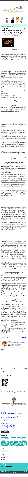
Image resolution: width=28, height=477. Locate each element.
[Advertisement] (14, 68)
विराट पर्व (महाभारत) (16, 442)
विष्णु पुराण (21, 442)
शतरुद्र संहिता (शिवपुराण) (4, 443)
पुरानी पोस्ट (25, 368)
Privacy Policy (4, 458)
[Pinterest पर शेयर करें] (24, 337)
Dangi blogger (14, 402)
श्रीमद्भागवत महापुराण (11, 444)
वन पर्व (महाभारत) (12, 35)
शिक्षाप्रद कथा (19, 443)
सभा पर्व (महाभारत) (6, 445)
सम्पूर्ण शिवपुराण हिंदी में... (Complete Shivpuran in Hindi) (8, 425)
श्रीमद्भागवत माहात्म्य (16, 444)
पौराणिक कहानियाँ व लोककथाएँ (5, 422)
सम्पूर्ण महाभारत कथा (16, 35)
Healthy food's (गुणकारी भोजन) (5, 423)
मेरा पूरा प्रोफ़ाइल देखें (14, 406)
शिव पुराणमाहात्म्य (3, 444)
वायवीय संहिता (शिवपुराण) (4, 442)
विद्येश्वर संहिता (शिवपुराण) (10, 442)
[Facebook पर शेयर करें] (23, 337)
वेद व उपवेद (25, 442)
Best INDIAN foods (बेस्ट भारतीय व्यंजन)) (7, 424)
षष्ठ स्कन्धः (25, 444)
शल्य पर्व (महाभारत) (9, 443)
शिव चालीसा (22, 443)
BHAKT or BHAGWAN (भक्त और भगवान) (5, 472)
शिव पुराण (25, 443)
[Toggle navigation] (2, 0)
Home (12, 2)
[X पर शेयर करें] (22, 337)
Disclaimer (3, 457)
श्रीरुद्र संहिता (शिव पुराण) (21, 444)
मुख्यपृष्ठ (14, 368)
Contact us (3, 459)
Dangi (18, 472)
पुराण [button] (14, 2)
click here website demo (17, 345)
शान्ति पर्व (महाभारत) (14, 443)
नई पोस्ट (3, 368)
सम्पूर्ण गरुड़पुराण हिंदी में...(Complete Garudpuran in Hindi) (8, 426)
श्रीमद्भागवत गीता (6, 444)
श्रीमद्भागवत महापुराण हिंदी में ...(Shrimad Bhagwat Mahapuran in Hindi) (10, 427)
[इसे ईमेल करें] (21, 337)
